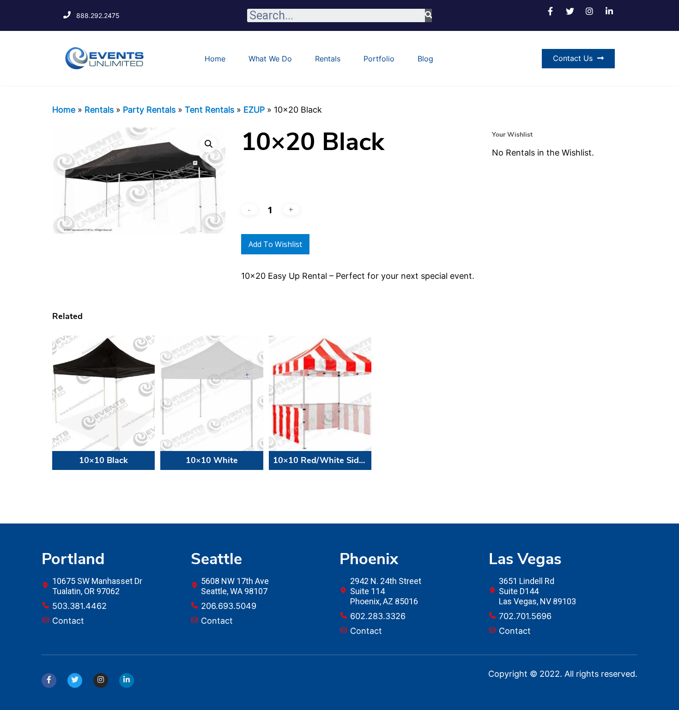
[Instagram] (100, 680)
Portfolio (379, 58)
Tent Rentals (209, 109)
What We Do (270, 58)
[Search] (428, 15)
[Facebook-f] (49, 680)
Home (215, 58)
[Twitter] (74, 680)
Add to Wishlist (275, 244)
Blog (425, 58)
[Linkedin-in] (126, 680)
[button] (578, 58)
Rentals (327, 58)
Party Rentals (149, 109)
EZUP (254, 109)
